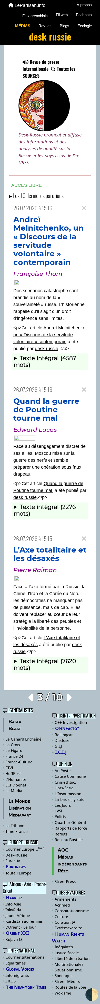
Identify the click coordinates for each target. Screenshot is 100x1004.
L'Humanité (15, 779)
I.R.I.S (10, 981)
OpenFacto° (67, 728)
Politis (60, 817)
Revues (45, 26)
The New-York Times (26, 987)
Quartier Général (70, 822)
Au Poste (63, 771)
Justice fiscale (67, 953)
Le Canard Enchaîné (23, 739)
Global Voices (20, 969)
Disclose (62, 740)
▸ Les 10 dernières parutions (36, 196)
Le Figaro (13, 750)
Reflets (61, 834)
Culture (61, 917)
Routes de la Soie (70, 987)
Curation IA (65, 922)
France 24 (14, 756)
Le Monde (19, 801)
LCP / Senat (15, 785)
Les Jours (63, 805)
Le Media (13, 791)
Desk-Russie (16, 855)
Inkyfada (13, 910)
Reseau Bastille (69, 840)
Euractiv (12, 861)
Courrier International (25, 957)
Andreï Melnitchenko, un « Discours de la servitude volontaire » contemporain (50, 334)
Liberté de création (72, 958)
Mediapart (19, 815)
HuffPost (13, 773)
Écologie (84, 26)
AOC (63, 850)
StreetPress (65, 881)
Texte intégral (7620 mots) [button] (45, 665)
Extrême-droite (68, 928)
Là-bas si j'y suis (69, 799)
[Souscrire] (50, 95)
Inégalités (64, 947)
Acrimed (62, 905)
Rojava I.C (14, 939)
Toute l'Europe (18, 873)
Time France (16, 831)
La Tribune (14, 826)
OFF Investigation (71, 722)
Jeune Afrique (17, 916)
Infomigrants (17, 975)
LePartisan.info (30, 5)
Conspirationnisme (72, 911)
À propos (84, 5)
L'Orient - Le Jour (20, 927)
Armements (65, 899)
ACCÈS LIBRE (26, 185)
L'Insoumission (68, 794)
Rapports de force (71, 828)
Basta (14, 722)
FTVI (9, 768)
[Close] (84, 208)
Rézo (63, 871)
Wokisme (63, 993)
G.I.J (58, 746)
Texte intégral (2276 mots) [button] (45, 511)
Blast (14, 728)
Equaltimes (15, 963)
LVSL (59, 811)
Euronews (16, 866)
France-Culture (19, 762)
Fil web (62, 15)
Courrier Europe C (24, 849)
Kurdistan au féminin (24, 921)
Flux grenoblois (35, 16)
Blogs (64, 26)
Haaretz (14, 897)
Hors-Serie (64, 788)
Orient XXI (17, 933)
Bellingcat (64, 735)
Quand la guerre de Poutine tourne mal (46, 410)
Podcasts (84, 15)
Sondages (63, 976)
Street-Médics (67, 982)
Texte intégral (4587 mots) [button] (45, 362)
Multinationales (69, 964)
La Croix (12, 745)
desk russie (46, 348)
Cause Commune (70, 776)
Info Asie (13, 904)
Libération (19, 808)
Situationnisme (68, 970)
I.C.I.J (61, 752)
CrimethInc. (65, 782)
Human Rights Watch (68, 937)
